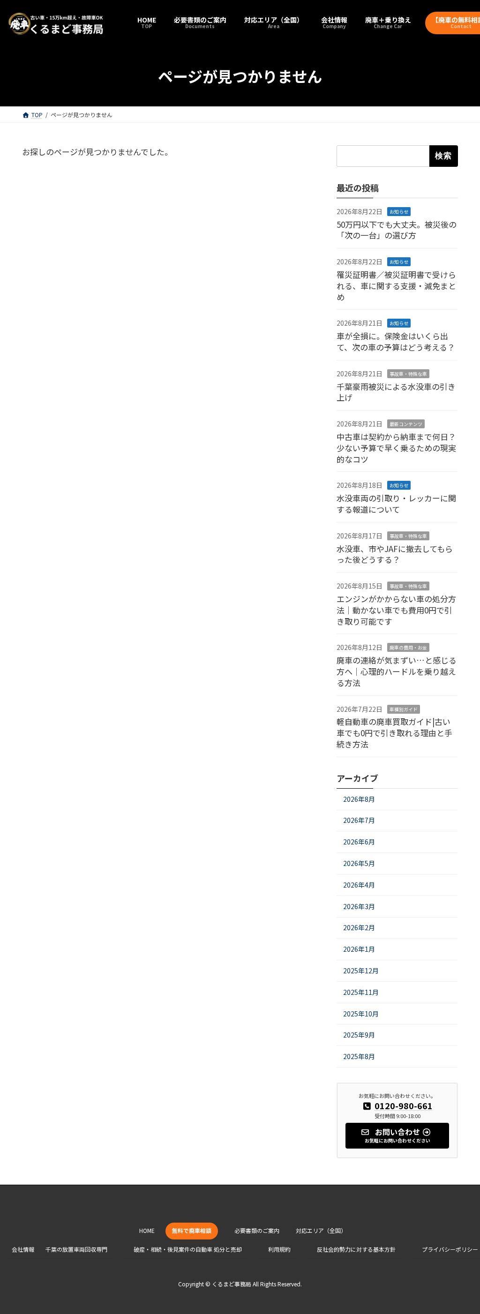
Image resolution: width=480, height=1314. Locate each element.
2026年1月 (359, 949)
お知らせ (399, 211)
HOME (147, 1230)
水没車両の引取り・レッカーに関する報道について (396, 503)
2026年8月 (359, 799)
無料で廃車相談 (191, 1230)
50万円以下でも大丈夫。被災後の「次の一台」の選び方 (397, 229)
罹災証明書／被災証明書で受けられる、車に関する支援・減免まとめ (396, 286)
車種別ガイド (404, 709)
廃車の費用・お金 (408, 647)
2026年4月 (359, 884)
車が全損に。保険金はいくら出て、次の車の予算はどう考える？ (396, 341)
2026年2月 (359, 928)
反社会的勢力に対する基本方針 (356, 1249)
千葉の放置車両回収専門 (76, 1249)
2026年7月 (359, 820)
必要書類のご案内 (256, 1230)
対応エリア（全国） (321, 1230)
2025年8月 (359, 1056)
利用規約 (279, 1249)
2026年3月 (359, 906)
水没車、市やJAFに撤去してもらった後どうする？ (395, 554)
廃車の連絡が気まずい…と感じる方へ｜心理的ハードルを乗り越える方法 (397, 671)
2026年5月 (359, 863)
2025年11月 (361, 992)
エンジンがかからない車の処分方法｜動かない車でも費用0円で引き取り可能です (396, 610)
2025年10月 (361, 1013)
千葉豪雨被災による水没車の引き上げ (396, 392)
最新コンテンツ (406, 423)
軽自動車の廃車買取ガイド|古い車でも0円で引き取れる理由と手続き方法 (394, 733)
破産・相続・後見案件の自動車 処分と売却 (188, 1249)
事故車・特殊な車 (408, 373)
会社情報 (23, 1249)
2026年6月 (359, 842)
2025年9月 (359, 1035)
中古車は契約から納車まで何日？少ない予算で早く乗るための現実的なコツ (396, 448)
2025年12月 (361, 970)
